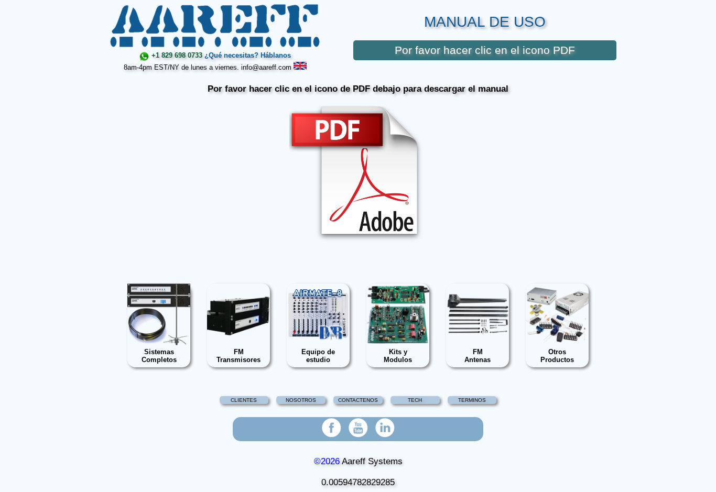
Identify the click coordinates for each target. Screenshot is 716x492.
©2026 (327, 461)
